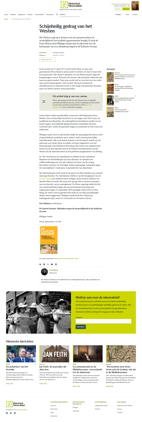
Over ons (53, 405)
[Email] (52, 264)
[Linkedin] (56, 264)
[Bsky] (11, 413)
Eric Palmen (42, 52)
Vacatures (76, 411)
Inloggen (75, 407)
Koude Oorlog (45, 178)
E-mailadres (79, 317)
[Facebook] (44, 264)
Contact (134, 14)
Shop (127, 14)
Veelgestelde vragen (101, 405)
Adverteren (54, 416)
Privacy (119, 409)
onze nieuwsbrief (22, 410)
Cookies (119, 412)
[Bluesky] (40, 264)
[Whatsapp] (48, 264)
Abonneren (126, 9)
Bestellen (118, 9)
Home (6, 19)
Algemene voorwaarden (124, 405)
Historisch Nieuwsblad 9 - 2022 (67, 259)
